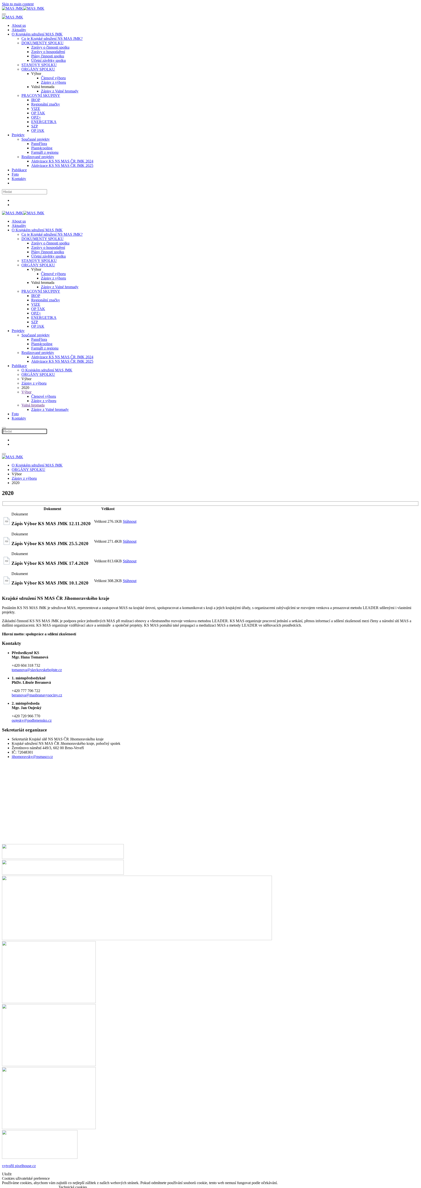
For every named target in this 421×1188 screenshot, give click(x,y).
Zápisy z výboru (53, 82)
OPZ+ (36, 117)
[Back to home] (23, 8)
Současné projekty (35, 139)
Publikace (19, 170)
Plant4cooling (41, 148)
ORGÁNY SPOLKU (38, 69)
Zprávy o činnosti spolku (50, 47)
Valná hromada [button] (42, 282)
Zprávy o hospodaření (48, 52)
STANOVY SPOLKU (39, 65)
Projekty (18, 135)
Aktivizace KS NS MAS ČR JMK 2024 (62, 161)
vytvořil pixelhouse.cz (19, 1166)
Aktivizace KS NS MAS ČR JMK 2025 (62, 165)
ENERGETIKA (44, 122)
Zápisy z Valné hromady (59, 91)
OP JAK (37, 130)
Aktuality (19, 30)
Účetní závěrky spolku (48, 60)
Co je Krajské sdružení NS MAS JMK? (52, 38)
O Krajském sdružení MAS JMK (37, 34)
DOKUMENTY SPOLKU (42, 43)
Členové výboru (53, 78)
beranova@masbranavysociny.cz (37, 695)
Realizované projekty (37, 157)
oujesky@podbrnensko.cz (32, 720)
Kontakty (19, 179)
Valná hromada (33, 405)
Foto (15, 174)
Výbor (26, 392)
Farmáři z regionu (44, 152)
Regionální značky (45, 104)
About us (19, 25)
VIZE (35, 109)
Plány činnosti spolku (47, 56)
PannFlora (39, 144)
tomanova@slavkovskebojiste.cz (37, 670)
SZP (34, 126)
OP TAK (38, 113)
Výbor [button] (36, 269)
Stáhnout (129, 521)
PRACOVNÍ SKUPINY (40, 95)
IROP (35, 100)
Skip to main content (18, 4)
